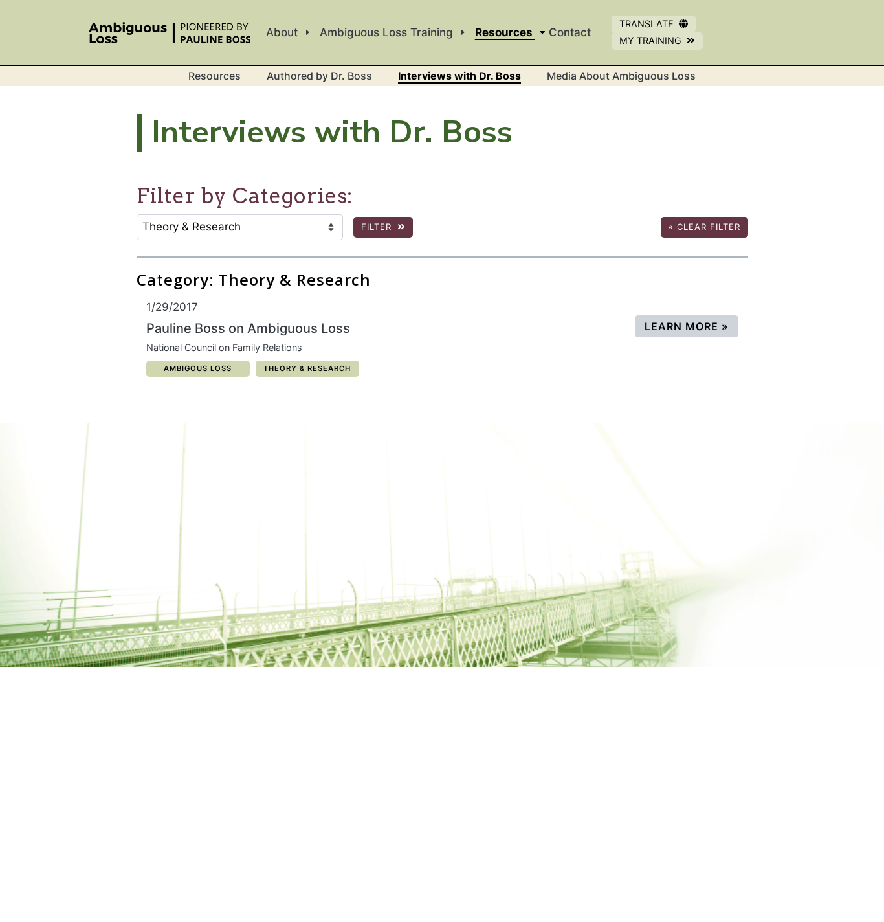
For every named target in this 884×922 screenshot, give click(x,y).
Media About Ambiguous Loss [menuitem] (621, 75)
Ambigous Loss (197, 368)
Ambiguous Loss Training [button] (388, 32)
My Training (661, 42)
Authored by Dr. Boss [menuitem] (319, 75)
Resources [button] (505, 32)
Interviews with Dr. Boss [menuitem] (459, 75)
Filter (378, 226)
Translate (646, 23)
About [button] (283, 32)
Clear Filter (704, 226)
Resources (214, 75)
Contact (570, 32)
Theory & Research (307, 368)
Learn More (691, 326)
